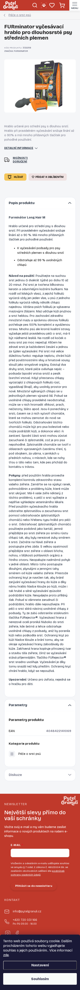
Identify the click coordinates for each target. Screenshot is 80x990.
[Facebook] (16, 932)
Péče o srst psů (29, 754)
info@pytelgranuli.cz (27, 911)
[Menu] (74, 5)
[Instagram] (7, 932)
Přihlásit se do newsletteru (33, 885)
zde (6, 955)
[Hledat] (34, 5)
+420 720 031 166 (25, 921)
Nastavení (40, 965)
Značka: (16, 51)
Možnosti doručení (20, 160)
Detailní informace (18, 148)
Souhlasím (40, 979)
